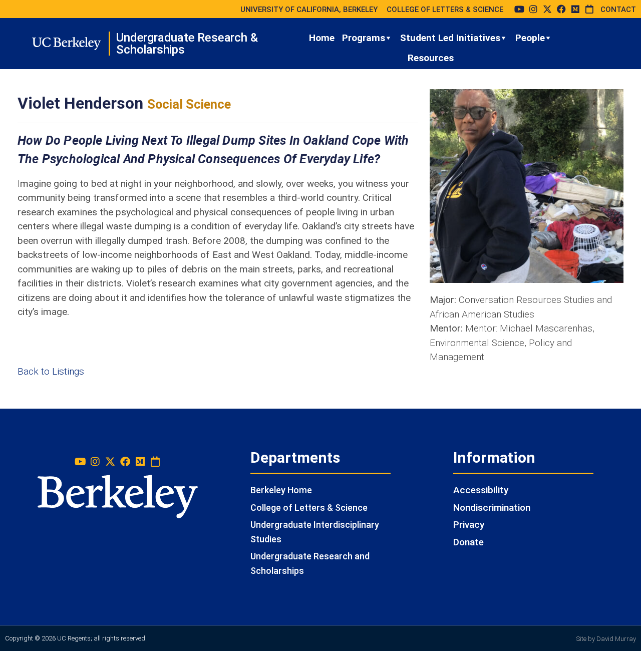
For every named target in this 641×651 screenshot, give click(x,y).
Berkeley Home (281, 490)
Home (322, 38)
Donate (468, 542)
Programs (363, 38)
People (530, 38)
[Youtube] (519, 9)
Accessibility (480, 490)
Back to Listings (51, 371)
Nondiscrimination (491, 507)
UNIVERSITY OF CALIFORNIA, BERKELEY (309, 9)
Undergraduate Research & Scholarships (186, 44)
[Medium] (575, 9)
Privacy (468, 524)
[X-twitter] (547, 9)
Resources (431, 58)
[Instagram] (533, 9)
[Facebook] (561, 9)
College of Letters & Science (309, 507)
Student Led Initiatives (450, 38)
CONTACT (618, 9)
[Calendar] (589, 9)
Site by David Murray (606, 638)
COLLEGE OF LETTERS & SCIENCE (445, 9)
